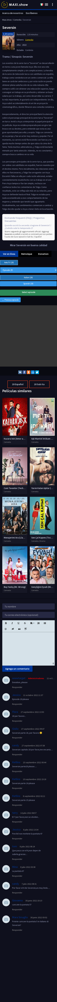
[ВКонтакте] (20, 372)
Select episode (28, 292)
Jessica (16, 695)
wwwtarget (18, 678)
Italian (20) (28, 277)
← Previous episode (10, 300)
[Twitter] (37, 372)
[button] (6, 623)
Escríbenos (31, 13)
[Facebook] (24, 372)
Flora (15, 712)
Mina (15, 867)
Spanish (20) (28, 283)
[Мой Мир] (33, 372)
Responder (17, 687)
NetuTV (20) (9, 262)
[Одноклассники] (28, 372)
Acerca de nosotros (12, 13)
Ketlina (16, 762)
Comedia (29, 39)
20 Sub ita (39, 384)
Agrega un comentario (17, 668)
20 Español (17, 384)
